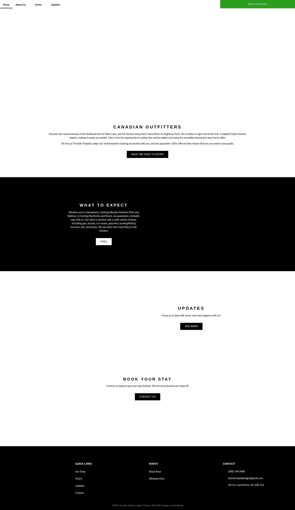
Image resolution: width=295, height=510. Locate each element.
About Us (21, 4)
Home (6, 4)
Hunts (38, 4)
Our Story (80, 471)
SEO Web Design (160, 505)
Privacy (146, 505)
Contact (79, 493)
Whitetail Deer (157, 478)
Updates (55, 4)
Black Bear (155, 471)
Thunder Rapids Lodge (130, 505)
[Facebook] (216, 4)
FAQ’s (78, 478)
